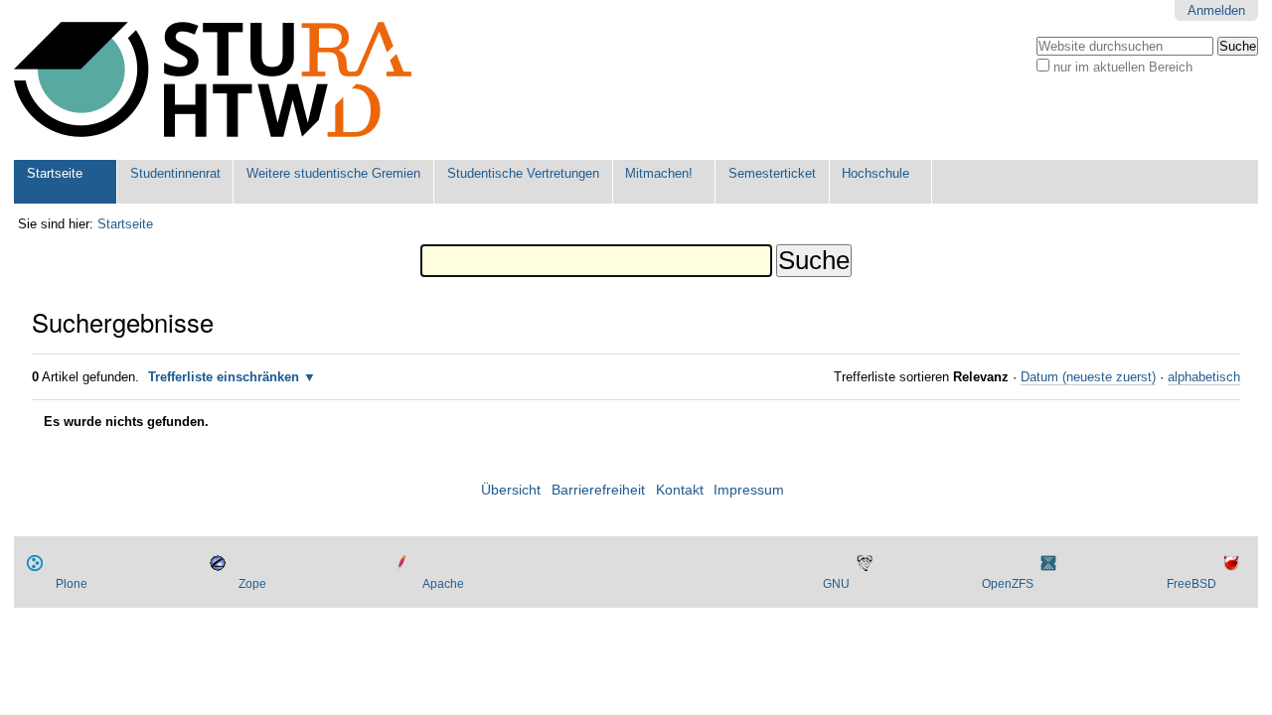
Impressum (749, 490)
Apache (443, 584)
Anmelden (1216, 10)
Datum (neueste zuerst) (1088, 376)
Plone (71, 584)
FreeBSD (1191, 584)
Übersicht (511, 490)
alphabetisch (1204, 376)
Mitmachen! (659, 173)
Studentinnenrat (175, 173)
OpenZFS (1008, 584)
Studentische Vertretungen (523, 173)
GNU (836, 584)
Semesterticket (772, 173)
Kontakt (680, 490)
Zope (252, 584)
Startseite (54, 173)
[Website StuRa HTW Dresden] (212, 80)
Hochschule (875, 173)
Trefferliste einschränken (223, 376)
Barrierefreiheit (598, 490)
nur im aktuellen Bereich (1122, 67)
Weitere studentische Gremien (333, 173)
